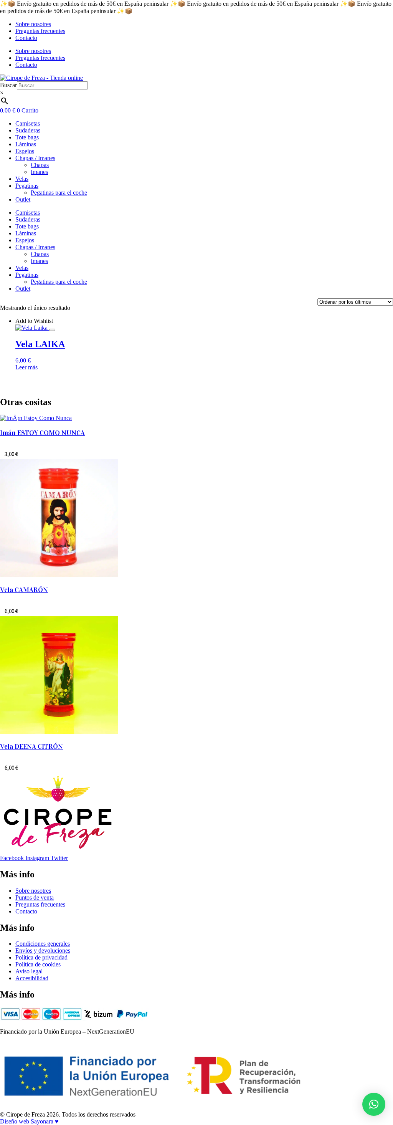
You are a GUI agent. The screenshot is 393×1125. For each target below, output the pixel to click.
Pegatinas (26, 185)
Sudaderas (27, 130)
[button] (373, 1104)
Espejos (24, 151)
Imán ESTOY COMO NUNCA (42, 432)
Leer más (26, 367)
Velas (21, 178)
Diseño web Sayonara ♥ (29, 1121)
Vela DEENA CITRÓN (31, 746)
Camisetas (27, 123)
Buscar (8, 85)
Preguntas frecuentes (40, 31)
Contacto (26, 38)
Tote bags (27, 137)
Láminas (25, 144)
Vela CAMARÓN (24, 590)
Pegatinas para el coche (59, 192)
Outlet (22, 199)
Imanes (39, 172)
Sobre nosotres (33, 24)
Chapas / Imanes (35, 158)
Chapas (40, 165)
